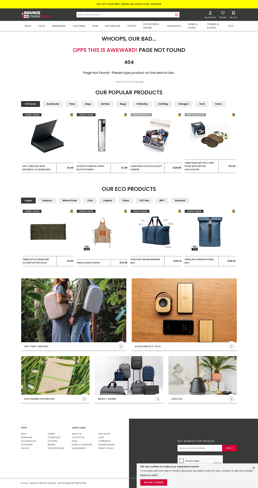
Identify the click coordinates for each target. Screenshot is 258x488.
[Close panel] (254, 468)
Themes (51, 433)
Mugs (123, 103)
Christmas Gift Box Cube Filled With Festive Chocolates (199, 166)
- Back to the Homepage (129, 81)
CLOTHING (79, 26)
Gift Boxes (30, 103)
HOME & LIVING (193, 25)
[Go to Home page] (36, 14)
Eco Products (28, 441)
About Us (76, 433)
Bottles (105, 103)
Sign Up (229, 448)
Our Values (104, 433)
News (74, 441)
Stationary (27, 444)
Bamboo (47, 200)
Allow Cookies (153, 482)
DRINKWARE (59, 26)
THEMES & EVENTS (213, 25)
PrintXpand (208, 437)
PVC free (144, 200)
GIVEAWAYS (174, 26)
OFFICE (131, 26)
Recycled (180, 200)
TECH (41, 26)
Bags (88, 103)
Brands (51, 444)
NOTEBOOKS (112, 26)
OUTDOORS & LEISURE (151, 25)
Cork (90, 200)
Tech (202, 103)
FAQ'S (101, 437)
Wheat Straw (69, 200)
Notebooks (53, 103)
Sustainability (79, 448)
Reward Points (144, 432)
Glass (126, 200)
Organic (107, 200)
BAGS (28, 26)
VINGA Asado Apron (88, 262)
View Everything (56, 448)
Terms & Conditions (82, 444)
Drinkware (26, 437)
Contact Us (78, 437)
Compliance (104, 441)
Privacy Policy (106, 448)
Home (218, 103)
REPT (162, 200)
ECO (230, 26)
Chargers (183, 103)
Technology (54, 437)
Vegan (28, 200)
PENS (95, 26)
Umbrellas (142, 103)
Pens (72, 103)
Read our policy (149, 475)
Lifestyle (25, 448)
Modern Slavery (106, 444)
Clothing (163, 103)
